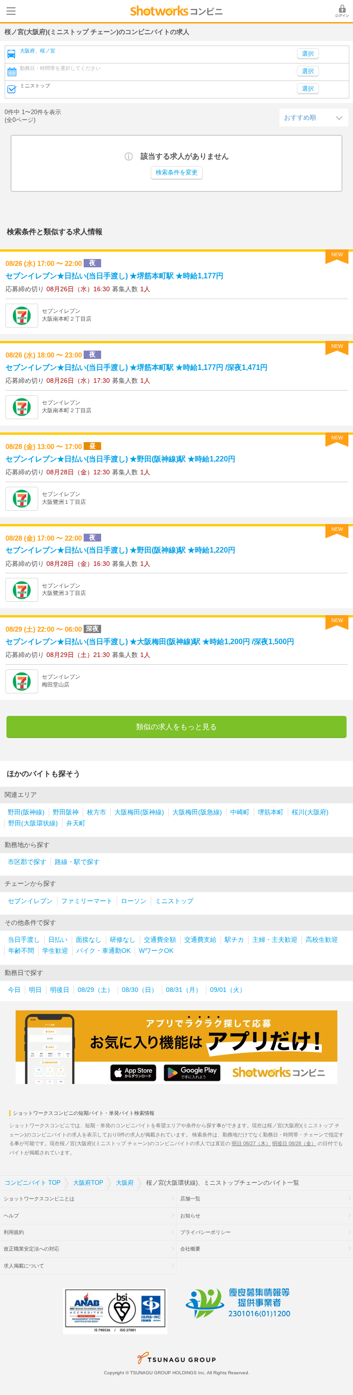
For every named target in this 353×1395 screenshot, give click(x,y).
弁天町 (75, 823)
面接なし (89, 939)
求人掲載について (24, 1265)
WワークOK (156, 950)
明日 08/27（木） (251, 1143)
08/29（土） (96, 989)
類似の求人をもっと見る (176, 727)
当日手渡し (24, 939)
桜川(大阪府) (310, 812)
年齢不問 (21, 950)
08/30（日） (140, 989)
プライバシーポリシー (205, 1232)
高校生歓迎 (322, 939)
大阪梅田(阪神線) (139, 812)
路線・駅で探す (77, 862)
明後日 (59, 989)
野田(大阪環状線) (33, 823)
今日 (14, 989)
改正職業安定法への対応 (31, 1248)
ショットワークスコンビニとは (39, 1198)
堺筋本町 (271, 812)
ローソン (134, 901)
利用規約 (14, 1232)
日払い (58, 939)
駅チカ (234, 939)
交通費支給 (200, 939)
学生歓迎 (55, 950)
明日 (35, 989)
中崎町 (240, 812)
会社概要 (190, 1248)
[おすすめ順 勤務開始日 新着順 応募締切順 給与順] (313, 117)
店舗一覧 (190, 1198)
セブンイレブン (30, 901)
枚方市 (96, 812)
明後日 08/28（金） (294, 1143)
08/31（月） (184, 989)
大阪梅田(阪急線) (197, 812)
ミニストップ (174, 901)
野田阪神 (66, 812)
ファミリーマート (87, 901)
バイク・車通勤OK (103, 950)
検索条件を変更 (177, 172)
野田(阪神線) (26, 812)
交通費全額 (160, 939)
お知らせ (190, 1215)
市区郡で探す (27, 862)
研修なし (123, 939)
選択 (308, 71)
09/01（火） (228, 989)
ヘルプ (11, 1215)
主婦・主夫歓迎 (274, 939)
